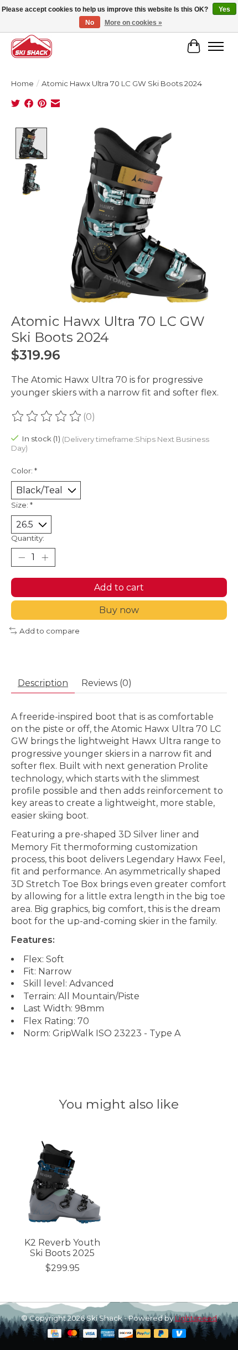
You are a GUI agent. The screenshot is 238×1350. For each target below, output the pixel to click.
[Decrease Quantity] (21, 557)
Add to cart (119, 587)
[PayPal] (143, 1334)
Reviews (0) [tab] (106, 683)
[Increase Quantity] (45, 557)
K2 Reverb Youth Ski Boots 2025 (62, 1247)
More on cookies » (133, 23)
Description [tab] (43, 683)
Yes (224, 9)
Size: (22, 504)
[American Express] (108, 1334)
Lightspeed (196, 1318)
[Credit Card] (54, 1334)
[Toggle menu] (216, 46)
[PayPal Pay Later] (161, 1334)
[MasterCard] (72, 1334)
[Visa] (90, 1334)
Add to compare (49, 630)
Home (22, 83)
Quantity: (27, 538)
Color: (24, 470)
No (89, 23)
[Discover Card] (125, 1334)
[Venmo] (179, 1334)
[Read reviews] (47, 416)
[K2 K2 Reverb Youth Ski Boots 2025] (62, 1179)
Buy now (119, 610)
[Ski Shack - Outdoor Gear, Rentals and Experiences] (31, 46)
